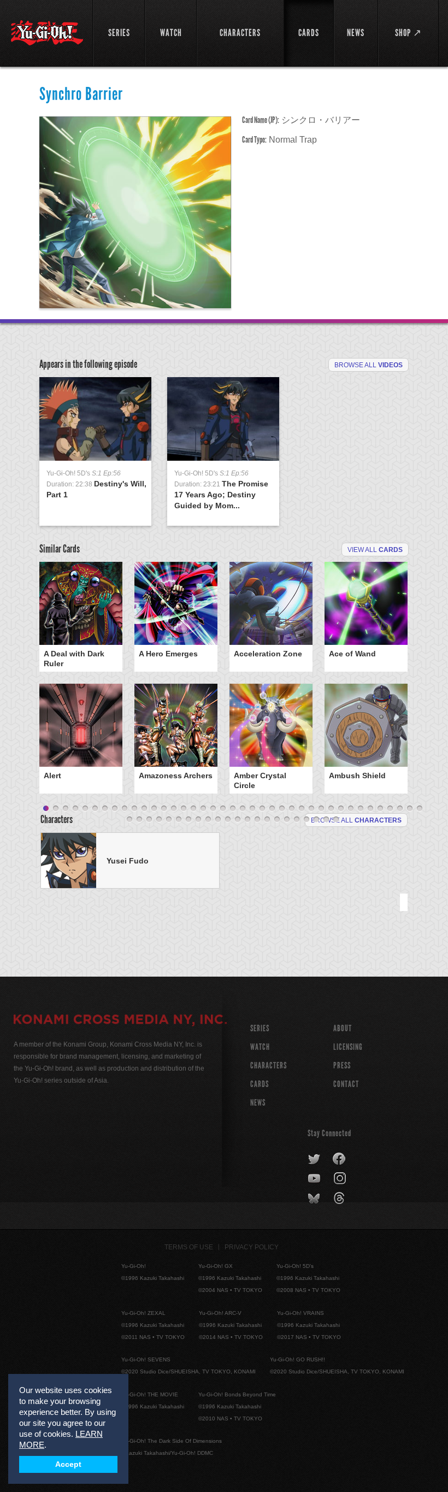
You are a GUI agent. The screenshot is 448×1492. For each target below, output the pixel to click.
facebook (339, 1159)
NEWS (258, 1102)
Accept (68, 1464)
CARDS (259, 1084)
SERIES (259, 1028)
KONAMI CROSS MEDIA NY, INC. (120, 1021)
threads (340, 1198)
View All (375, 550)
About (342, 1028)
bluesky (315, 1198)
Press (342, 1065)
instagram (340, 1178)
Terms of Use (188, 1247)
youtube (315, 1178)
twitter (314, 1159)
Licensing (348, 1047)
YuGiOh (47, 32)
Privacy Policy (252, 1247)
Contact (346, 1084)
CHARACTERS (268, 1065)
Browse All (368, 365)
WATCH (260, 1047)
